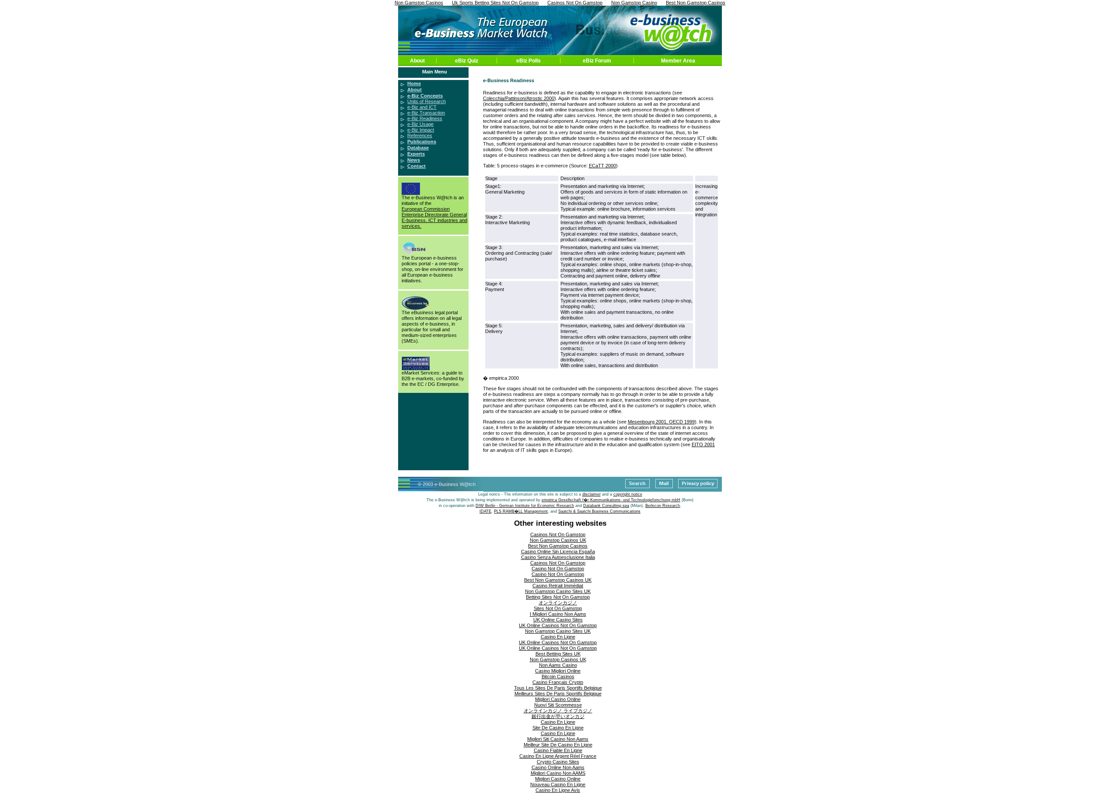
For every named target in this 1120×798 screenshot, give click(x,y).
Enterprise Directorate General (434, 214)
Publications (421, 141)
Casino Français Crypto (557, 682)
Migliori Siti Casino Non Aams (557, 739)
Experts (416, 153)
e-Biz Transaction (426, 112)
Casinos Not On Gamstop (557, 534)
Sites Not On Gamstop (558, 608)
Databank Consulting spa (606, 505)
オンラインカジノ (558, 602)
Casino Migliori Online (558, 670)
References (419, 135)
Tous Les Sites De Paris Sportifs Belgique (558, 687)
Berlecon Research (662, 505)
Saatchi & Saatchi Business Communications (599, 511)
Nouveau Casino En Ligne (557, 784)
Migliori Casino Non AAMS (558, 773)
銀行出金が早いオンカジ (558, 716)
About (417, 61)
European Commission (426, 209)
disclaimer (591, 494)
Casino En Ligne (558, 636)
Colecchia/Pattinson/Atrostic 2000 (518, 98)
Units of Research (426, 101)
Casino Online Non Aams (558, 767)
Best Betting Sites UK (558, 653)
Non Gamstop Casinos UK (558, 540)
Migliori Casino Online (558, 699)
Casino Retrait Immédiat (557, 585)
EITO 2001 (703, 444)
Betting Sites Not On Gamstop (558, 597)
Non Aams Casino (558, 665)
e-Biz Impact (420, 129)
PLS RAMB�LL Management (521, 511)
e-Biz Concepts (425, 95)
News (413, 160)
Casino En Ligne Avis (558, 790)
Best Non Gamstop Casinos (558, 545)
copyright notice (627, 494)
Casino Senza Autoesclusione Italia (558, 557)
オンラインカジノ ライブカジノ (558, 710)
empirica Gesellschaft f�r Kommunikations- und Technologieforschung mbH (611, 500)
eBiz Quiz (466, 61)
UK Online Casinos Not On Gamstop (558, 625)
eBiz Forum (597, 61)
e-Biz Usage (420, 124)
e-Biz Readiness (424, 118)
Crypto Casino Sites (558, 761)
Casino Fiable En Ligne (558, 750)
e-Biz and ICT (422, 107)
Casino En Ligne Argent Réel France (557, 756)
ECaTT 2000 (602, 165)
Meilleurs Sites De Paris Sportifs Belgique (558, 693)
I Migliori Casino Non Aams (558, 614)
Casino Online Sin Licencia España (558, 551)
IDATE (485, 511)
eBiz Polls (528, 61)
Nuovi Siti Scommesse (558, 705)
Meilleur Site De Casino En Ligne (558, 744)
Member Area (678, 61)
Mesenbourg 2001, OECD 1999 (661, 421)
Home (414, 83)
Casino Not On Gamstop (558, 568)
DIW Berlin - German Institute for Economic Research (525, 505)
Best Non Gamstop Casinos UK (558, 580)
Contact (416, 166)
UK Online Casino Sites (558, 619)
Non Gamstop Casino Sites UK (558, 591)
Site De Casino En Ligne (558, 727)
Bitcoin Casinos (558, 676)
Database (418, 147)
